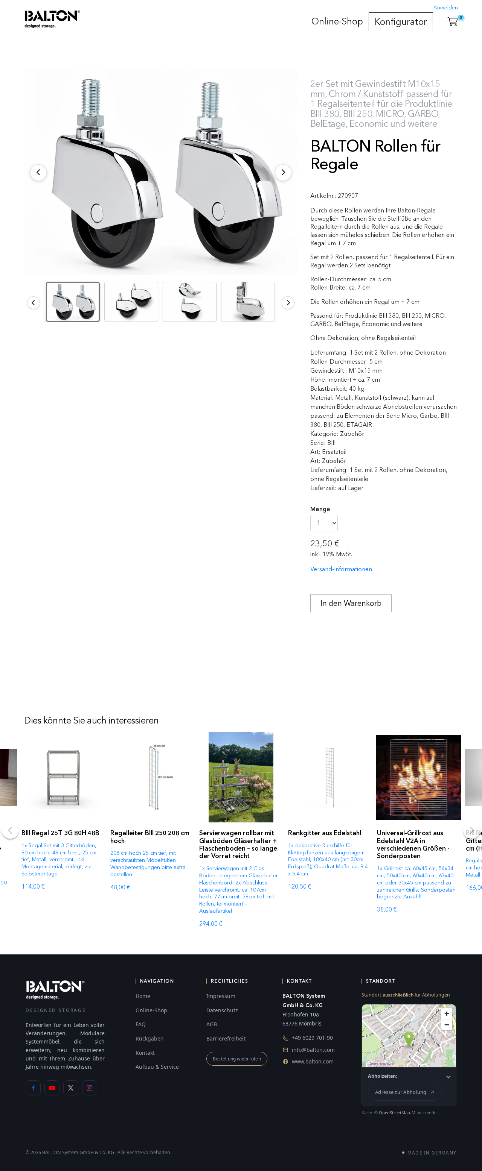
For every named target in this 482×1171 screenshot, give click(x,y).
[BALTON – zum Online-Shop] (55, 989)
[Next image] (288, 302)
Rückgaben (150, 1038)
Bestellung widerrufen (237, 1059)
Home (143, 996)
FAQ (141, 1024)
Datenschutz (222, 1010)
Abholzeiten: (382, 1076)
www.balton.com (313, 1061)
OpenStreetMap (394, 1112)
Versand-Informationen (341, 569)
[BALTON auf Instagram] (89, 1087)
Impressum (220, 996)
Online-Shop (337, 21)
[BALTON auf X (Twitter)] (70, 1087)
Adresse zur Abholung (400, 1092)
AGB (211, 1024)
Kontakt (145, 1052)
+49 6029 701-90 (312, 1037)
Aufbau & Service (157, 1066)
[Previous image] (33, 302)
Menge (320, 509)
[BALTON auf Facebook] (33, 1087)
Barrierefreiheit (226, 1038)
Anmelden (445, 8)
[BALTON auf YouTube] (51, 1087)
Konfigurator (401, 21)
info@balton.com (313, 1049)
